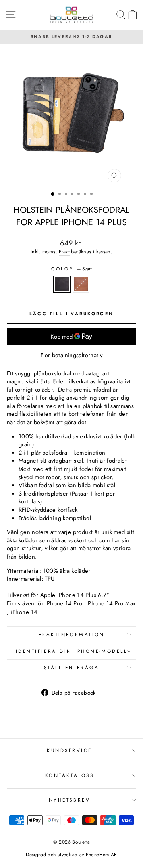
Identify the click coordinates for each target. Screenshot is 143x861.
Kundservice (69, 750)
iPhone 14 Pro (64, 603)
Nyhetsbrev (69, 799)
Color (71, 269)
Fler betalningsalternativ (71, 355)
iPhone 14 (24, 612)
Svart (62, 284)
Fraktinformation (72, 634)
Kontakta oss (69, 775)
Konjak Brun (81, 284)
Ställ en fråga (71, 667)
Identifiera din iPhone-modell (71, 651)
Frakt (64, 252)
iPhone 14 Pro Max (110, 603)
